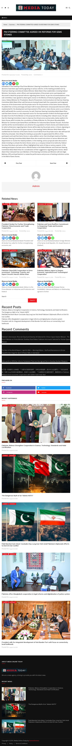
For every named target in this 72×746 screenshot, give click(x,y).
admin (30, 75)
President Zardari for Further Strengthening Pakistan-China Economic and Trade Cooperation (18, 226)
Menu (5, 18)
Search (4, 296)
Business (6, 204)
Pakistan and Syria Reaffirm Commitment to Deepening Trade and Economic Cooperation (52, 226)
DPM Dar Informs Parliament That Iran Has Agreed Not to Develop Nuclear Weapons (40, 361)
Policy (11, 743)
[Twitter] (6, 83)
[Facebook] (3, 83)
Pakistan (13, 204)
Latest (48, 250)
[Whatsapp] (17, 83)
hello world (5, 361)
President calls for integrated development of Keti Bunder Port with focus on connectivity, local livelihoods (35, 643)
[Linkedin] (10, 83)
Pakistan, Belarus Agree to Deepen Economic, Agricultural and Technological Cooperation (52, 272)
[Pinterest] (13, 83)
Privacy (4, 743)
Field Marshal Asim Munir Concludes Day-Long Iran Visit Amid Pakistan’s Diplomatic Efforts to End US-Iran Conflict (35, 545)
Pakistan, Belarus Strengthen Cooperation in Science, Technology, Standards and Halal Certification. (35, 310)
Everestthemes (34, 741)
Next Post (53, 163)
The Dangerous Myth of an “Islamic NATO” (15, 312)
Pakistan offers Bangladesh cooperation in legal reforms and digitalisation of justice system (32, 319)
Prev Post (19, 163)
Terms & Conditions (21, 743)
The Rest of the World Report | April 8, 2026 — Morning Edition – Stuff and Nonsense (30, 350)
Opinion (12, 455)
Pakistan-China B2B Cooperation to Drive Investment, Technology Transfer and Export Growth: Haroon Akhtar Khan (17, 272)
